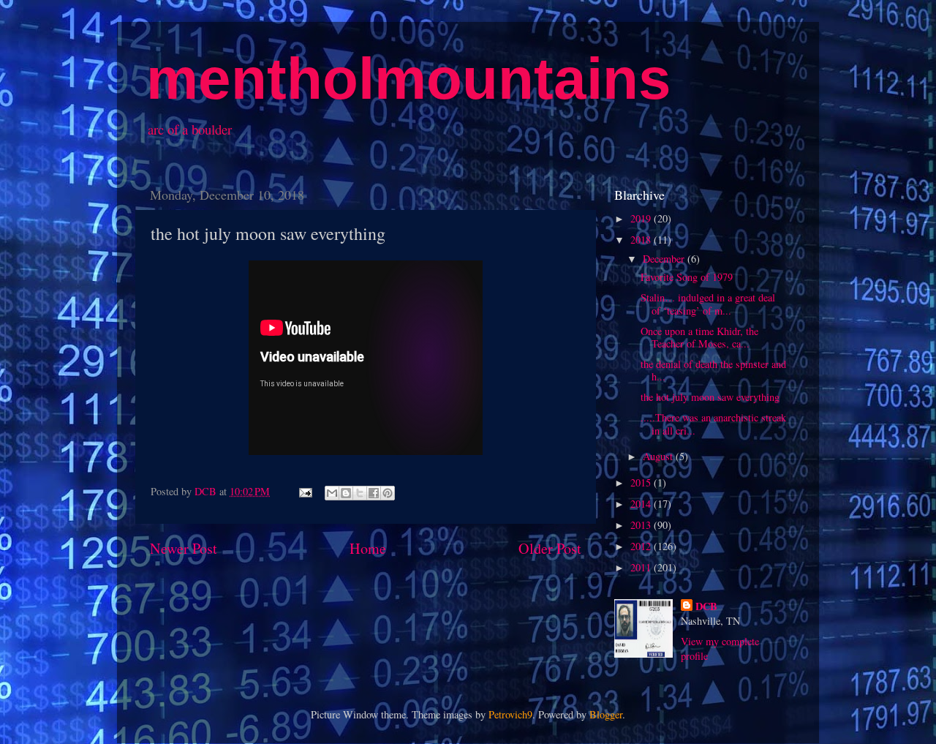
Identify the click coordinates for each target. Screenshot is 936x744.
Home (368, 548)
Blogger (605, 714)
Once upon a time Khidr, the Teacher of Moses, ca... (699, 337)
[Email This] (332, 493)
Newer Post (183, 548)
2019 (642, 218)
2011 (642, 567)
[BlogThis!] (346, 493)
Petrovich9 (510, 714)
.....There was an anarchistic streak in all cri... (713, 423)
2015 (642, 482)
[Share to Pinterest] (387, 493)
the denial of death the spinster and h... (713, 370)
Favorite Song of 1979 (687, 277)
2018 (642, 240)
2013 (642, 525)
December (665, 259)
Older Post (549, 548)
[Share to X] (359, 493)
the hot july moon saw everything (710, 397)
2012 (642, 546)
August (659, 456)
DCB (706, 606)
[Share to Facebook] (373, 493)
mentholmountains (408, 78)
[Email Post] (304, 491)
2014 (642, 504)
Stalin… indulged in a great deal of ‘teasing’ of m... (708, 303)
